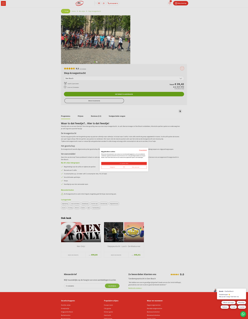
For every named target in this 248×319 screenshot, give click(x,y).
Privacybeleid (143, 150)
